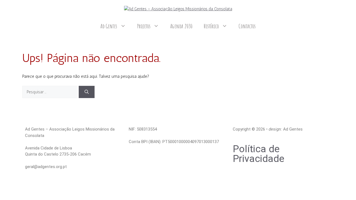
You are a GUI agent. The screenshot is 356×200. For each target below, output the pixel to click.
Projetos (144, 26)
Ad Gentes (108, 26)
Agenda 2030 (181, 26)
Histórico (211, 26)
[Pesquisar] (87, 92)
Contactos (247, 26)
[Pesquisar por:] (50, 91)
